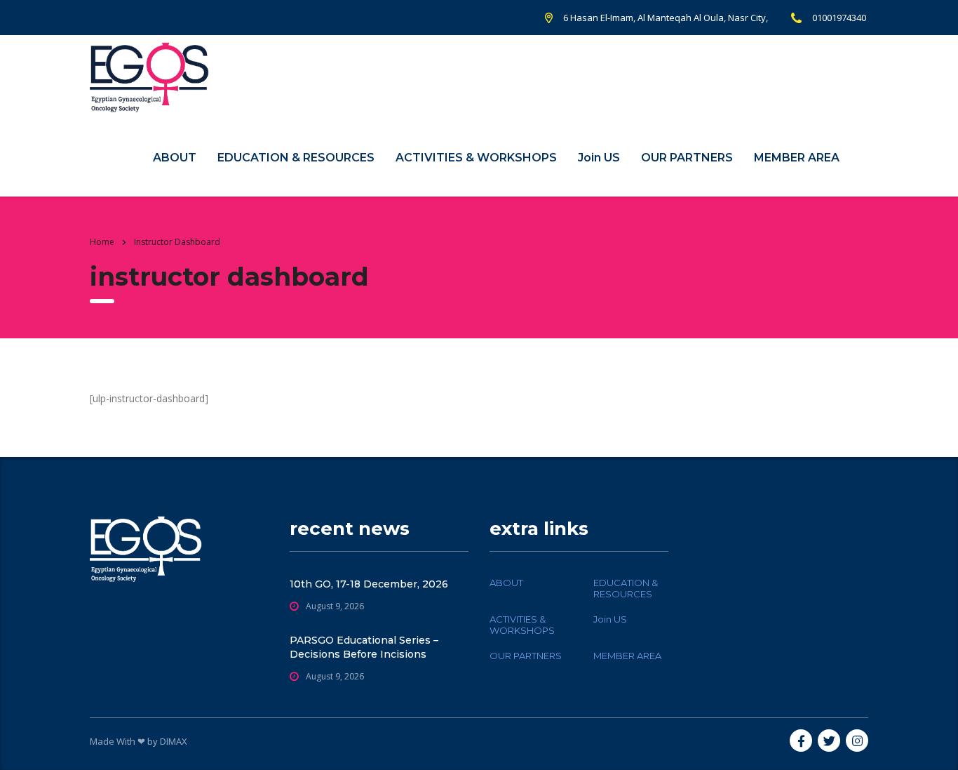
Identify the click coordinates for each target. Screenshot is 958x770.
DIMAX (173, 741)
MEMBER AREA (796, 157)
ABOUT (174, 157)
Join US (599, 157)
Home (102, 242)
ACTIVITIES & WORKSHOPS (476, 157)
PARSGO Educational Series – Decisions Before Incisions (364, 647)
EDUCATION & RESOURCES (296, 157)
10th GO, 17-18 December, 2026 (369, 584)
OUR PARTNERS (687, 157)
